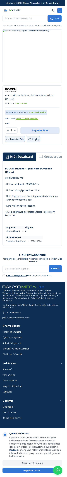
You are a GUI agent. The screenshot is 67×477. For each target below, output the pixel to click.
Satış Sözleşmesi (11, 343)
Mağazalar (8, 406)
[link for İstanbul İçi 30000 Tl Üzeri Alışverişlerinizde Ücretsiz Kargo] (32, 3)
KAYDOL (55, 268)
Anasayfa (7, 369)
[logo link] (24, 10)
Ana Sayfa (7, 25)
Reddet (13, 450)
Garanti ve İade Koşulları (15, 348)
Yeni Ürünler (8, 375)
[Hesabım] (52, 10)
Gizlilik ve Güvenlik (12, 354)
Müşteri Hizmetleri (12, 386)
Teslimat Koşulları (12, 331)
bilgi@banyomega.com (18, 317)
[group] (32, 56)
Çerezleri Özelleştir (32, 463)
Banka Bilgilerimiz (12, 418)
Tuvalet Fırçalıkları (25, 25)
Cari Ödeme (9, 412)
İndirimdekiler (9, 380)
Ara (57, 18)
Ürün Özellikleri (21, 157)
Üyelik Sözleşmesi (12, 337)
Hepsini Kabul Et (32, 470)
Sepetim (7, 391)
